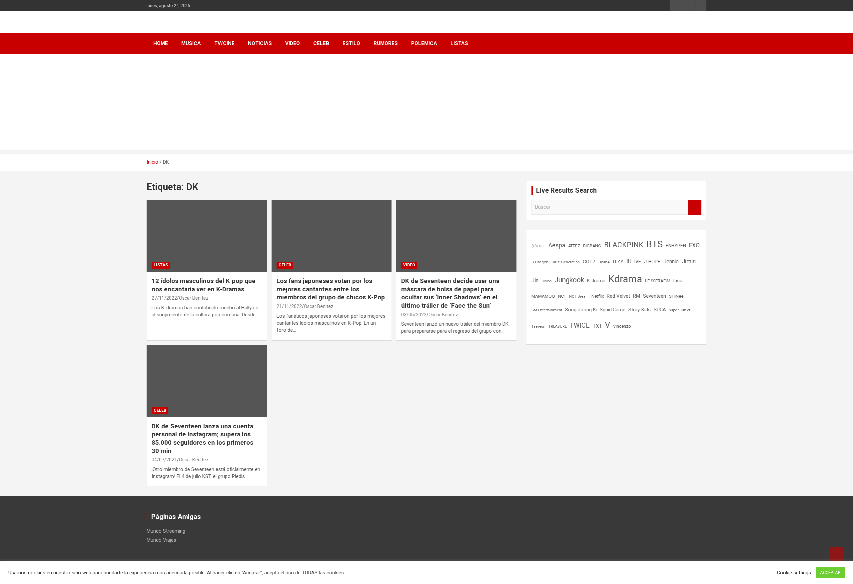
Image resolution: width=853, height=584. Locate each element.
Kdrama (625, 279)
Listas (459, 43)
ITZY (618, 262)
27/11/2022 (164, 298)
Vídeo (292, 43)
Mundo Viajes (161, 540)
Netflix (597, 296)
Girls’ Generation (565, 262)
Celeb (321, 43)
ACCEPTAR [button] (830, 572)
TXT (597, 326)
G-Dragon (539, 262)
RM (636, 296)
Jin (534, 280)
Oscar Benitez (194, 298)
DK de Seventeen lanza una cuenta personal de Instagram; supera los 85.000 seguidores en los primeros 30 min (202, 438)
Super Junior (679, 310)
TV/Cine (224, 43)
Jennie (671, 262)
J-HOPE (652, 261)
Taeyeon (538, 326)
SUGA (660, 309)
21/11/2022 (289, 306)
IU (628, 261)
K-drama (596, 280)
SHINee (676, 296)
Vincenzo (622, 326)
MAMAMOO (543, 296)
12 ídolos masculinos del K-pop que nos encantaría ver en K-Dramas (204, 285)
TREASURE (557, 326)
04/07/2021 (164, 459)
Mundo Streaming (166, 531)
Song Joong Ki (581, 309)
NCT (562, 296)
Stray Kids (639, 310)
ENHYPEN (676, 245)
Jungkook (569, 280)
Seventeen (654, 296)
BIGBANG (592, 246)
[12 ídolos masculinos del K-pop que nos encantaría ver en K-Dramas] (163, 216)
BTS (654, 244)
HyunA (604, 262)
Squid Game (612, 309)
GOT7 (589, 262)
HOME (160, 43)
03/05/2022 (413, 314)
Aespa (556, 245)
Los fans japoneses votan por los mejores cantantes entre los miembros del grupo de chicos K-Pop (331, 289)
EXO (694, 245)
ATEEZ (574, 246)
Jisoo (546, 281)
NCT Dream (578, 296)
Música (191, 43)
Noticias (260, 43)
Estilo (351, 43)
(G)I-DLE (538, 246)
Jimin (689, 261)
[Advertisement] (426, 103)
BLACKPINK (623, 245)
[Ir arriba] (836, 554)
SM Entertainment (546, 310)
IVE (637, 261)
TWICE (580, 325)
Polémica (424, 43)
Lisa (677, 281)
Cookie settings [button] (794, 573)
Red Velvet (618, 296)
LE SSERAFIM (657, 280)
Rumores (386, 43)
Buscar (694, 207)
